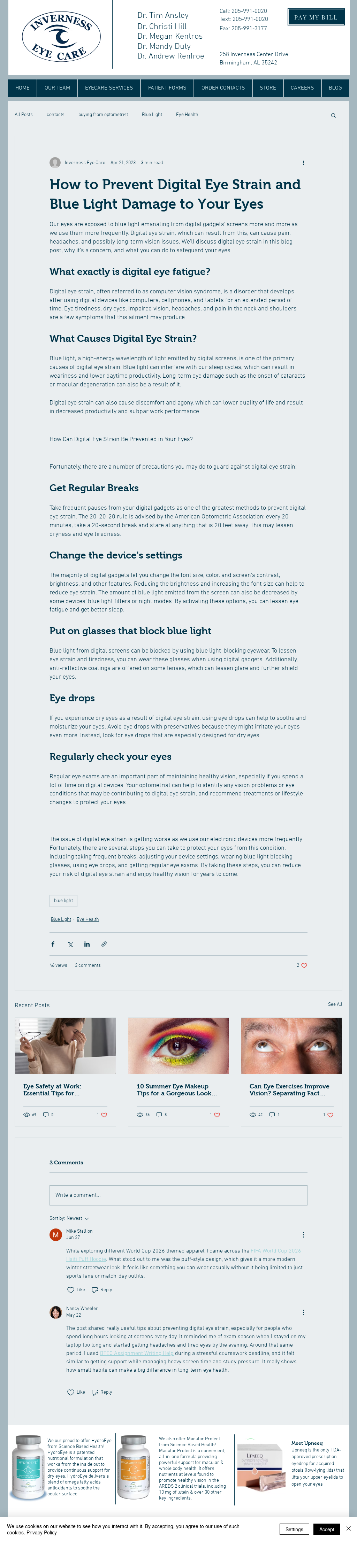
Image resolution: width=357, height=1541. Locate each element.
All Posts (24, 115)
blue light (63, 901)
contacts (55, 115)
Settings (294, 1529)
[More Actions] (303, 1235)
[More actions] (303, 163)
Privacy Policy (41, 1532)
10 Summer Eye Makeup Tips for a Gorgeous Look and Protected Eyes (174, 1090)
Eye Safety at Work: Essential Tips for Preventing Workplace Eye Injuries (62, 1090)
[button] (333, 115)
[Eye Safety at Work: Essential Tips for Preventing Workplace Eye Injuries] (65, 1046)
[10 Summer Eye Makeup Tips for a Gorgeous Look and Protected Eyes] (178, 1046)
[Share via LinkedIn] (87, 944)
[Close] (348, 1529)
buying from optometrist (103, 115)
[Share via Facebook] (53, 944)
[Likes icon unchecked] (70, 1290)
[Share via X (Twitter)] (70, 944)
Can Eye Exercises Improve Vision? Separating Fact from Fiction (289, 1090)
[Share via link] (104, 944)
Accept (326, 1529)
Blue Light (152, 115)
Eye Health (187, 115)
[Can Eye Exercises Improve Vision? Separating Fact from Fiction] (291, 1046)
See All (335, 1005)
